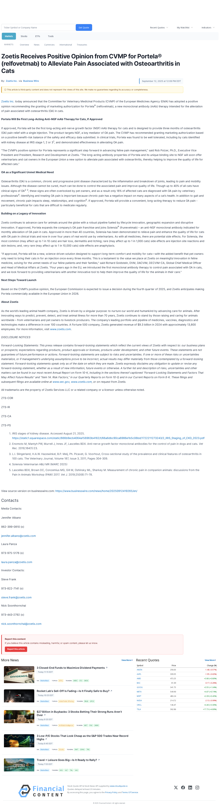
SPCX (92, 701)
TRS (88, 749)
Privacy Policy (111, 792)
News (36, 44)
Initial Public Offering (66, 701)
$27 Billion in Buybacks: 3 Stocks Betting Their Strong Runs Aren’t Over (79, 713)
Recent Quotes (157, 27)
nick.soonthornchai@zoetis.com (21, 623)
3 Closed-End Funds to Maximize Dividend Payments (72, 667)
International (65, 44)
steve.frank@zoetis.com (16, 597)
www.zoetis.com (60, 329)
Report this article (16, 649)
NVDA (139, 700)
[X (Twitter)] (176, 791)
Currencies (49, 44)
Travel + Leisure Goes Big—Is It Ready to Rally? (68, 760)
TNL (71, 770)
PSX (91, 725)
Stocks (24, 36)
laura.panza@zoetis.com (16, 562)
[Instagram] (197, 791)
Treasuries (82, 44)
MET (85, 725)
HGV (61, 770)
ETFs (37, 36)
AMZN (139, 669)
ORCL (139, 705)
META (139, 691)
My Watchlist (183, 27)
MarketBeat (45, 680)
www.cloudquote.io (119, 786)
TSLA (139, 709)
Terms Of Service (130, 792)
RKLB (86, 701)
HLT (66, 770)
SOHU (82, 749)
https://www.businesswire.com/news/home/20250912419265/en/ (96, 491)
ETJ (81, 680)
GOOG (140, 687)
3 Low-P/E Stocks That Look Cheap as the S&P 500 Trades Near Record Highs (82, 737)
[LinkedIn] (190, 791)
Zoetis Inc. (7, 101)
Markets (9, 36)
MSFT (139, 696)
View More (126, 660)
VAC (76, 770)
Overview (24, 44)
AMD (139, 678)
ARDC (75, 680)
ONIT (76, 749)
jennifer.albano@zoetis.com (18, 535)
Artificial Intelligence (66, 725)
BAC (138, 683)
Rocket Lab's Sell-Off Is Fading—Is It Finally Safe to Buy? (74, 691)
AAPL (139, 674)
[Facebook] (183, 791)
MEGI (86, 680)
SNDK (96, 725)
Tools (51, 36)
